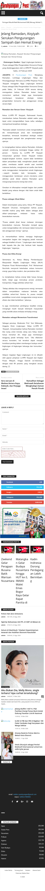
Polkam (3, 837)
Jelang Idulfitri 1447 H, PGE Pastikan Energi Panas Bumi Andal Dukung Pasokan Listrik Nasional (29, 711)
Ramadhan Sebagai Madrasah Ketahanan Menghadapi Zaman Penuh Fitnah (34, 385)
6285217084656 (25, 797)
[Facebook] (12, 802)
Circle (40, 492)
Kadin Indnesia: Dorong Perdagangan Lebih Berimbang (36, 570)
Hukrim (3, 858)
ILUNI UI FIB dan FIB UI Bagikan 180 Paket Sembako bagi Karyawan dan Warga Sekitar (29, 723)
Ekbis (3, 851)
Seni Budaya (5, 687)
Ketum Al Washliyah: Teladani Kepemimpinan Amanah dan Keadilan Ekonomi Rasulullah (19, 631)
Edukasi (4, 844)
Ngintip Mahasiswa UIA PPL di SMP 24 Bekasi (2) (20, 622)
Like (40, 482)
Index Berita (8, 870)
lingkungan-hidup (12, 371)
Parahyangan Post (24, 75)
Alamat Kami (36, 870)
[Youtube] (32, 802)
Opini (3, 826)
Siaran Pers (5, 830)
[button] (41, 13)
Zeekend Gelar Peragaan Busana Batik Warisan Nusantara (7, 570)
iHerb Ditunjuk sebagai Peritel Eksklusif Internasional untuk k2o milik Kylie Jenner (28, 746)
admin (5, 46)
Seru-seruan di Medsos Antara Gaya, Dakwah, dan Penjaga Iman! (11, 385)
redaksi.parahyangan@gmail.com (24, 794)
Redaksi (27, 870)
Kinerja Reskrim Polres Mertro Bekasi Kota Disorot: (27, 734)
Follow (39, 487)
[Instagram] (27, 802)
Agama (3, 840)
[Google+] (22, 802)
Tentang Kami (19, 870)
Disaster (8, 27)
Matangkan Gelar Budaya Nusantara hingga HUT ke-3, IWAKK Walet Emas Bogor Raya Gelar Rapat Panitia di (22, 580)
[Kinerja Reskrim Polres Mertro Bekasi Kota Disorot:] (7, 740)
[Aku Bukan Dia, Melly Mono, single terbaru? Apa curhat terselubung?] (22, 666)
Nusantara (4, 833)
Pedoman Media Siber (22, 873)
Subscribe (38, 502)
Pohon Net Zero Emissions (12, 614)
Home (3, 27)
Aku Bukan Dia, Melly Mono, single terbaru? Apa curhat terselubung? (20, 692)
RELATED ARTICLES (23, 396)
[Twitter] (17, 802)
